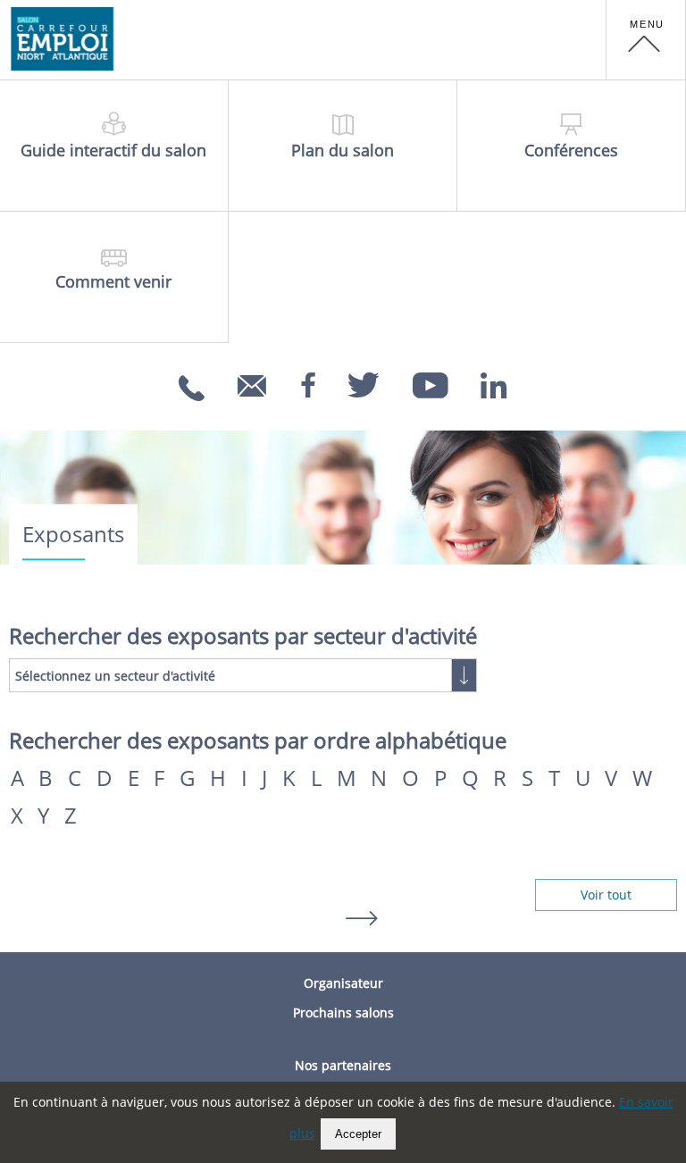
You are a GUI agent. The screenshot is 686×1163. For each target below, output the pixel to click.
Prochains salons (343, 1012)
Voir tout (606, 894)
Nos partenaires (343, 1065)
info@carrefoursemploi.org (254, 410)
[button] (646, 40)
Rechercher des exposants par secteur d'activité (243, 636)
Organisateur (343, 983)
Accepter (358, 1134)
